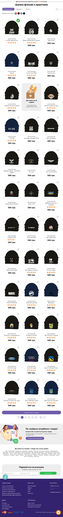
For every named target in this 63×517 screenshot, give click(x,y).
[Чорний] (19, 13)
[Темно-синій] (24, 13)
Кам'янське (42, 451)
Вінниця (36, 451)
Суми (58, 453)
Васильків (36, 456)
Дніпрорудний (54, 451)
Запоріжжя (18, 452)
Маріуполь (20, 453)
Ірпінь (25, 456)
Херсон (22, 455)
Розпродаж (5, 508)
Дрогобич (5, 452)
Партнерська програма (34, 505)
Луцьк (11, 453)
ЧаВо (29, 489)
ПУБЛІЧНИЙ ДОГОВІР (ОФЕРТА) (11, 495)
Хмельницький (28, 455)
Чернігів (41, 455)
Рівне (54, 453)
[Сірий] (21, 13)
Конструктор (6, 505)
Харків (17, 455)
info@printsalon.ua (55, 492)
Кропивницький (49, 452)
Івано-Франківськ (26, 452)
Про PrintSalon (32, 486)
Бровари (30, 451)
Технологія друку (7, 507)
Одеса (38, 453)
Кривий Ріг (6, 453)
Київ (6, 451)
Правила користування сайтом (11, 493)
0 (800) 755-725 (54, 486)
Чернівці (46, 455)
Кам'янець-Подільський (38, 452)
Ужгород (12, 455)
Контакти (30, 493)
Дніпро (47, 451)
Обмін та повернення (8, 491)
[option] (16, 13)
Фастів (57, 455)
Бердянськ (18, 451)
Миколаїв (33, 453)
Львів (15, 453)
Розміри (4, 503)
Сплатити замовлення (8, 489)
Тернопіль (6, 455)
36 (57, 9)
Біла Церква (11, 451)
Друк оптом (31, 503)
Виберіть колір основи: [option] (8, 13)
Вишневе (30, 456)
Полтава (50, 453)
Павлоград (44, 453)
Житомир (11, 452)
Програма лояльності (34, 507)
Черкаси (35, 455)
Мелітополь (27, 453)
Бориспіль (24, 451)
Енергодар (52, 455)
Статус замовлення (8, 486)
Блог (29, 491)
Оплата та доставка (8, 488)
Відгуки (30, 488)
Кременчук (57, 452)
